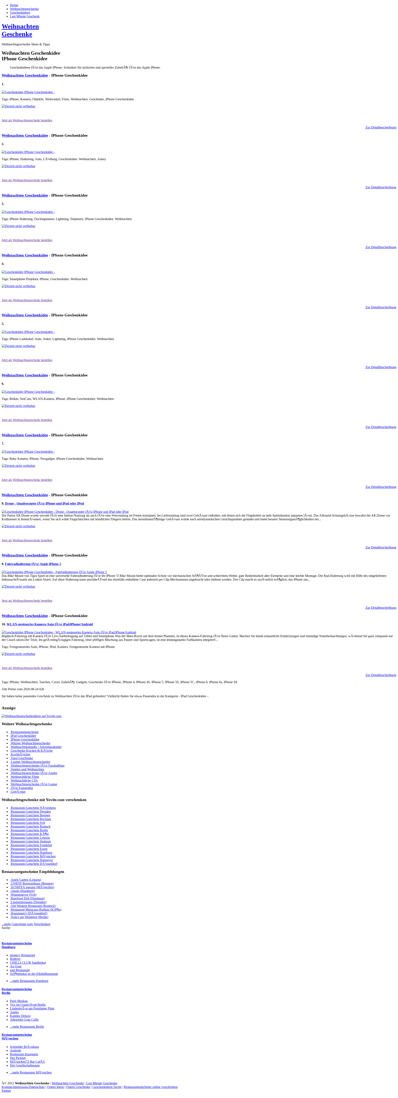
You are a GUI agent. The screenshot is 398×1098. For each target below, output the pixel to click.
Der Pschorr (18, 1058)
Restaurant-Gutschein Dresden (30, 811)
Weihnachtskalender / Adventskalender (36, 747)
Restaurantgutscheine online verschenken (151, 1087)
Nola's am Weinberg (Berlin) (29, 917)
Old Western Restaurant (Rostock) (33, 906)
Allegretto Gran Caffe (24, 1019)
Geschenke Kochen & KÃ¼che (31, 750)
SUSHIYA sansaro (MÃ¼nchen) (32, 887)
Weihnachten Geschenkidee (25, 75)
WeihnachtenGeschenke (20, 30)
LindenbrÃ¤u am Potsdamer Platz (32, 1008)
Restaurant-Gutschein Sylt (27, 822)
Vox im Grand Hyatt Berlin (28, 1004)
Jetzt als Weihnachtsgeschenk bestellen (27, 120)
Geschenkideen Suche (106, 1087)
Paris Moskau (19, 1001)
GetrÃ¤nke (17, 791)
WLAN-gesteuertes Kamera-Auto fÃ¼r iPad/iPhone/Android (50, 624)
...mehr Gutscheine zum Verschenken (26, 924)
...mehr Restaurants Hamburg (29, 981)
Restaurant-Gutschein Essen (28, 849)
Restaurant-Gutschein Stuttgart (30, 841)
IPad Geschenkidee (23, 735)
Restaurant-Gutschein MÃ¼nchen (33, 856)
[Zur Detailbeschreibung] (18, 106)
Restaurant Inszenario (24, 1054)
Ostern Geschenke (78, 1087)
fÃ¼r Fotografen (21, 788)
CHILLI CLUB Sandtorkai (28, 962)
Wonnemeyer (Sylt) (23, 894)
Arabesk (15, 1050)
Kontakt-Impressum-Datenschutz (23, 1087)
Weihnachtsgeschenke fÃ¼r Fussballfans (37, 765)
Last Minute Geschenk (25, 16)
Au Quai (15, 966)
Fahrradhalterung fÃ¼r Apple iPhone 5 (33, 564)
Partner (6, 1090)
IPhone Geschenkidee (24, 739)
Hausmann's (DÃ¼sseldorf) (28, 913)
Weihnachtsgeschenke (24, 9)
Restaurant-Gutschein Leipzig (30, 837)
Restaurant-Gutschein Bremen (30, 815)
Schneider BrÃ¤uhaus (24, 1046)
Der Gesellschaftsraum (25, 1065)
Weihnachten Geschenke (68, 1083)
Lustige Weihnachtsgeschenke (30, 762)
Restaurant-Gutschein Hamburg (31, 852)
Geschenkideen (20, 12)
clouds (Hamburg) (22, 891)
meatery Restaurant (22, 955)
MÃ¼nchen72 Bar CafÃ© (27, 1061)
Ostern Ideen (55, 1087)
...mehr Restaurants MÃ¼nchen (31, 1072)
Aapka (14, 1012)
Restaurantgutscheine (24, 732)
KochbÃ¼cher (20, 754)
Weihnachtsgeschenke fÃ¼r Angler (33, 773)
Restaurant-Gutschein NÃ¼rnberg (33, 808)
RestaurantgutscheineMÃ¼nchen (17, 1036)
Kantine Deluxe (20, 1016)
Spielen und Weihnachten (27, 769)
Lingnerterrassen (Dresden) (28, 902)
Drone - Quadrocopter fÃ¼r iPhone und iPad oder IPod (44, 503)
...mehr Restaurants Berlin (27, 1026)
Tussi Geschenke (21, 758)
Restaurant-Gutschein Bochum (30, 819)
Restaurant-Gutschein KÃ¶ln (29, 834)
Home (14, 5)
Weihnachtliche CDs (24, 780)
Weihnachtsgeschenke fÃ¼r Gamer (33, 784)
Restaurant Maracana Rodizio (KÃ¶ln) (35, 909)
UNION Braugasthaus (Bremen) (31, 883)
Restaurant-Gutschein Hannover (31, 860)
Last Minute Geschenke (101, 1083)
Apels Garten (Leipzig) (25, 879)
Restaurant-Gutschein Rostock (30, 826)
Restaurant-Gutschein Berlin (29, 830)
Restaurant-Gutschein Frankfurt (31, 845)
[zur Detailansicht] (28, 92)
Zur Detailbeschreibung (380, 127)
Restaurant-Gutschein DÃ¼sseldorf (33, 864)
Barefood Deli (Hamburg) (27, 898)
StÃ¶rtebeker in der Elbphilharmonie (34, 974)
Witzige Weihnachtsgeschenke (30, 743)
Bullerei (15, 959)
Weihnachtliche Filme (24, 776)
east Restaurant (20, 970)
